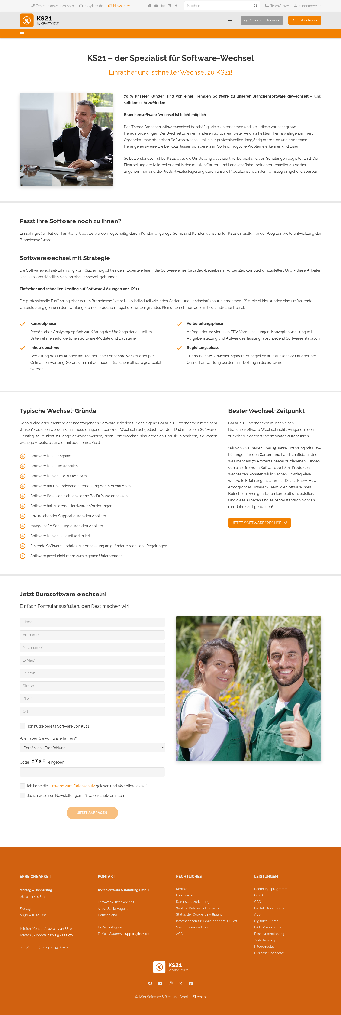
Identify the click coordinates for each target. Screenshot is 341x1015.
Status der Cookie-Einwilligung (199, 914)
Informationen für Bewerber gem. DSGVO (207, 921)
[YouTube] (156, 6)
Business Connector (269, 953)
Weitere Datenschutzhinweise (198, 908)
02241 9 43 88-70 (60, 935)
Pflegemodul (264, 946)
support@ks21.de (136, 934)
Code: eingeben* (42, 762)
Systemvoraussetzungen (194, 927)
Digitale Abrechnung (269, 908)
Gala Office (262, 895)
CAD (257, 902)
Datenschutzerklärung (192, 902)
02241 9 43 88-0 (60, 928)
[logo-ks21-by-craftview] (39, 20)
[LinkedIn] (169, 6)
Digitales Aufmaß (267, 921)
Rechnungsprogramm (270, 889)
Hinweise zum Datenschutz (72, 786)
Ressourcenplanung (269, 934)
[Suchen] (255, 5)
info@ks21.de (119, 927)
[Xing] (176, 6)
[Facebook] (150, 6)
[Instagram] (163, 6)
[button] (230, 20)
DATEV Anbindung (268, 927)
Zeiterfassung (264, 940)
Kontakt (182, 889)
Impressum (184, 895)
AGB (179, 934)
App (257, 914)
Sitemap (199, 997)
